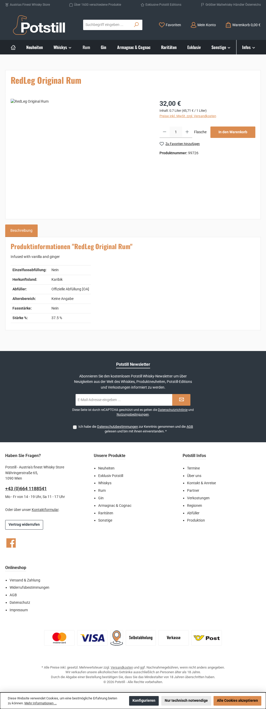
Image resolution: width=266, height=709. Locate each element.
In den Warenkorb (232, 132)
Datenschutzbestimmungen (117, 427)
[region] (79, 154)
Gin (101, 498)
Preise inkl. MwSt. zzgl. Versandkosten (187, 116)
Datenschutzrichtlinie (173, 410)
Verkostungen (198, 498)
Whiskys (104, 483)
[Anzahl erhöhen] (187, 132)
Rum (102, 490)
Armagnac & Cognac (114, 505)
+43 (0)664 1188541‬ (26, 488)
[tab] (21, 230)
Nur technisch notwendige (186, 700)
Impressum (19, 610)
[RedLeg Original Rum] (80, 154)
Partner (193, 490)
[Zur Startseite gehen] (39, 25)
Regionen (194, 505)
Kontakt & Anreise (201, 483)
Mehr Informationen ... (40, 703)
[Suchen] (136, 25)
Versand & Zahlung (25, 580)
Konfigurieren (143, 700)
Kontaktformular (45, 510)
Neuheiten (106, 468)
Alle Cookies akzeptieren (237, 700)
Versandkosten (122, 667)
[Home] (13, 47)
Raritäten (105, 513)
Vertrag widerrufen (24, 524)
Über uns (194, 476)
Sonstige (105, 520)
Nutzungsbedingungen (133, 414)
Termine (193, 468)
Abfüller (193, 513)
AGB (190, 427)
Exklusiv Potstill (110, 476)
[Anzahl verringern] (164, 132)
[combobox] (107, 25)
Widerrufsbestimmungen (29, 587)
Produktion (196, 520)
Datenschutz (20, 602)
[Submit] (181, 400)
